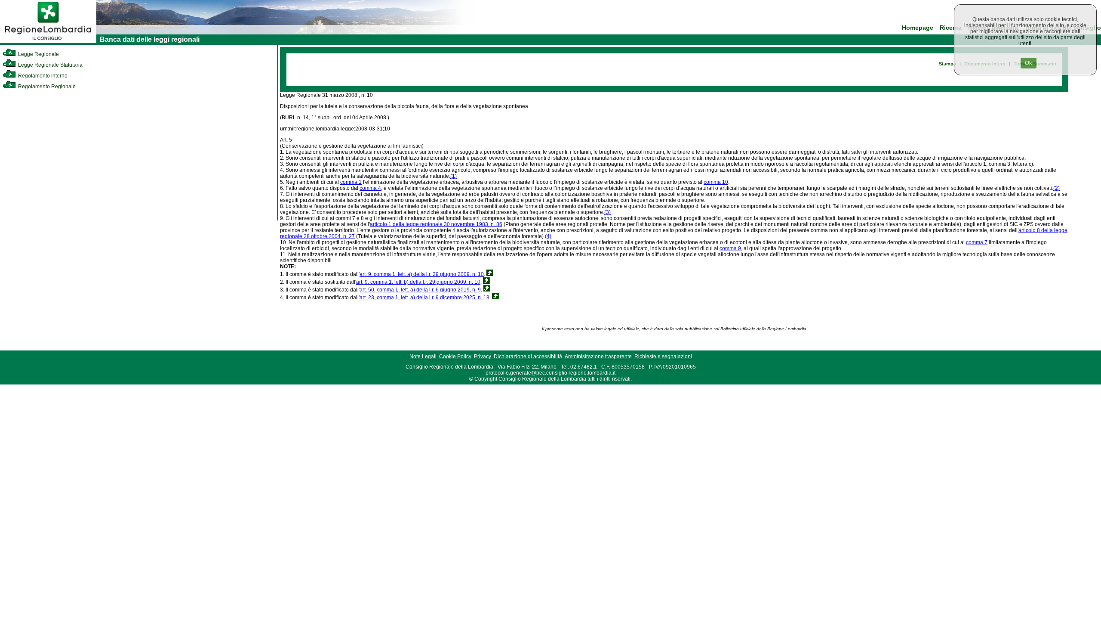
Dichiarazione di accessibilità (528, 356)
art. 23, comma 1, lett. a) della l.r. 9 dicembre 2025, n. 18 (424, 297)
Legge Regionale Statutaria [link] (50, 65)
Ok (1028, 63)
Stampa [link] (947, 63)
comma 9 (730, 248)
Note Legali (423, 356)
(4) (548, 236)
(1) (453, 176)
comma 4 (370, 188)
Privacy (482, 356)
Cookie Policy (455, 356)
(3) (607, 212)
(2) (1056, 188)
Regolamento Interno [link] (42, 76)
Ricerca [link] (951, 28)
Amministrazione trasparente (598, 356)
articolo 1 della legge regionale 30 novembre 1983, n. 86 (436, 224)
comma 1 (351, 182)
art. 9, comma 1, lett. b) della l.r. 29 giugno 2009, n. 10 (418, 282)
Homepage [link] (917, 28)
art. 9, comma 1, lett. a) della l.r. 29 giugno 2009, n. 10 (422, 274)
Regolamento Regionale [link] (46, 87)
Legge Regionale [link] (38, 54)
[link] (48, 41)
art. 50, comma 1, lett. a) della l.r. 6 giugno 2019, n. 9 (420, 290)
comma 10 (716, 182)
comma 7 (976, 242)
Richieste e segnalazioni (663, 356)
